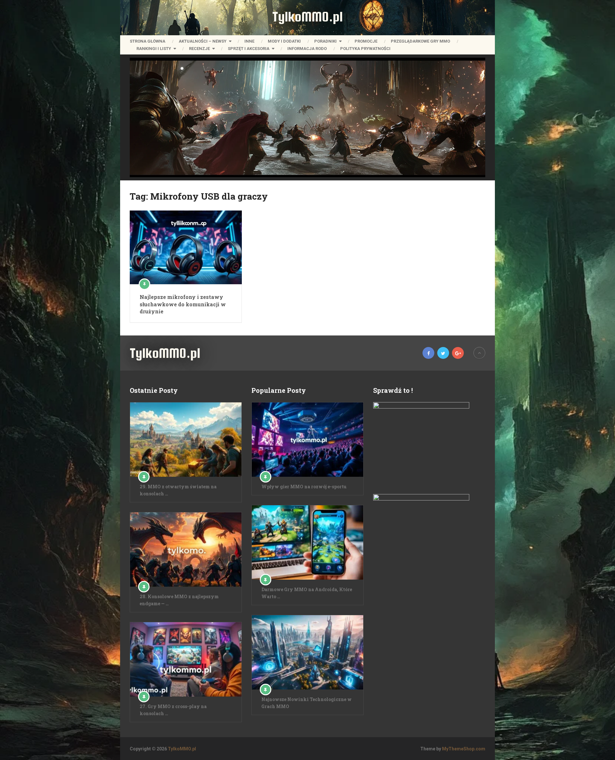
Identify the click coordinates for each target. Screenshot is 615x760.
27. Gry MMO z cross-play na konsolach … (173, 709)
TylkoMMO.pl (307, 16)
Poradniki (325, 41)
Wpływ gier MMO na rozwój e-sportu (304, 486)
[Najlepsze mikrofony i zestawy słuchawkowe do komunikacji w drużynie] (186, 247)
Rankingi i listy (153, 48)
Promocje (366, 41)
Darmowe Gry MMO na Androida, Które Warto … (306, 592)
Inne (249, 41)
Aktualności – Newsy (202, 41)
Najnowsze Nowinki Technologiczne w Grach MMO (306, 702)
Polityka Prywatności (365, 48)
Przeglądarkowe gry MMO (420, 41)
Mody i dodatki (284, 41)
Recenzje (199, 48)
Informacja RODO (307, 48)
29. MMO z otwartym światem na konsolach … (178, 490)
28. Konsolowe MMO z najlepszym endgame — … (179, 600)
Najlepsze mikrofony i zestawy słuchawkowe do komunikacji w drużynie (183, 304)
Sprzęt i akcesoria (248, 48)
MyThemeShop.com (463, 748)
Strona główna (147, 41)
